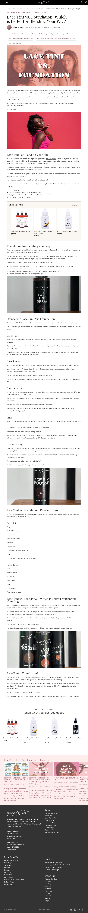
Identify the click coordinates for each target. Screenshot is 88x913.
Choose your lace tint (16, 192)
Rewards (7, 868)
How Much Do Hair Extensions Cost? (57, 865)
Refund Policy (9, 882)
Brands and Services (11, 860)
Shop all (44, 747)
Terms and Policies (44, 909)
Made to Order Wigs (52, 832)
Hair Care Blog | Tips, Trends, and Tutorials (26, 9)
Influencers (8, 884)
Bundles (48, 881)
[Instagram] (75, 909)
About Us (7, 872)
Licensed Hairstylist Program (14, 879)
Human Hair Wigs (51, 813)
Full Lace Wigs (50, 823)
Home (9, 9)
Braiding (48, 884)
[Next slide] (81, 782)
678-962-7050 (11, 849)
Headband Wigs (50, 825)
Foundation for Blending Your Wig (42, 34)
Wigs (47, 901)
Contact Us (8, 875)
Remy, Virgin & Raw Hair (53, 867)
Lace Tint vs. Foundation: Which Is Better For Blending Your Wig (56, 38)
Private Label (13, 909)
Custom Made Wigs (52, 870)
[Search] (7, 2)
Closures (48, 886)
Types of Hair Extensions (53, 862)
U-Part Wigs (49, 828)
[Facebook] (71, 909)
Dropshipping (8, 863)
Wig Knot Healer (33, 624)
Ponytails (48, 896)
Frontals (48, 889)
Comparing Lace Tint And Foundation (68, 34)
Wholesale (8, 865)
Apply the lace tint (15, 195)
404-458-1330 (11, 839)
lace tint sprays (51, 159)
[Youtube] (78, 909)
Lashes (47, 893)
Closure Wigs (49, 820)
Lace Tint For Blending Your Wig (18, 34)
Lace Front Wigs (51, 818)
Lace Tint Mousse (48, 398)
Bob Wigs (48, 816)
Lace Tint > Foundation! (15, 43)
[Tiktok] (82, 909)
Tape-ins (48, 898)
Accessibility (8, 877)
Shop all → (75, 205)
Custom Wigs (50, 830)
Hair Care (48, 891)
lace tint (62, 97)
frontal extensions (26, 692)
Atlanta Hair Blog (51, 879)
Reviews (7, 870)
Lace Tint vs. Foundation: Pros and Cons (20, 38)
